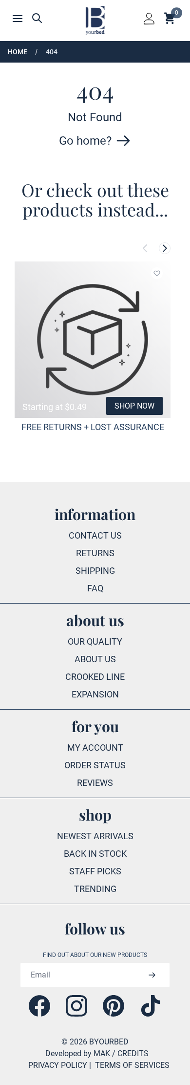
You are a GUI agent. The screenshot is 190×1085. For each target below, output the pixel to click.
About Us (95, 659)
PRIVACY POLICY (57, 1065)
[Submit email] (152, 975)
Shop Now (134, 406)
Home (17, 52)
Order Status (95, 765)
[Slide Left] (145, 248)
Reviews (95, 783)
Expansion (95, 694)
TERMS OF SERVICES (132, 1065)
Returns (95, 553)
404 (51, 52)
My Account (95, 747)
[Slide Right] (165, 248)
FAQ (95, 588)
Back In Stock (95, 853)
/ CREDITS (130, 1053)
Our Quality (95, 641)
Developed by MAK (77, 1053)
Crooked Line (95, 677)
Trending (95, 889)
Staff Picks (95, 871)
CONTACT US (95, 535)
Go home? (85, 141)
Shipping (95, 570)
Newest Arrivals (95, 836)
